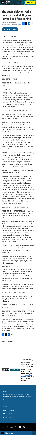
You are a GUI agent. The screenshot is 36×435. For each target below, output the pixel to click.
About (5, 399)
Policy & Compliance (8, 410)
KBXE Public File (7, 417)
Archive (5, 406)
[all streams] (34, 433)
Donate (30, 2)
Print (32, 23)
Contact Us (6, 403)
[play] (3, 433)
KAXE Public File (7, 413)
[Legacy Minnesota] (7, 427)
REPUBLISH (15, 369)
